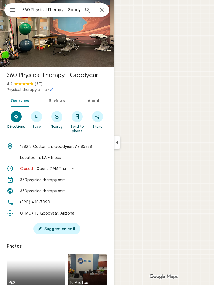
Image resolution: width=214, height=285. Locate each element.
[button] (57, 168)
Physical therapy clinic (27, 89)
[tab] (19, 100)
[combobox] (51, 9)
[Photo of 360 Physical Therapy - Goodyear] (57, 33)
